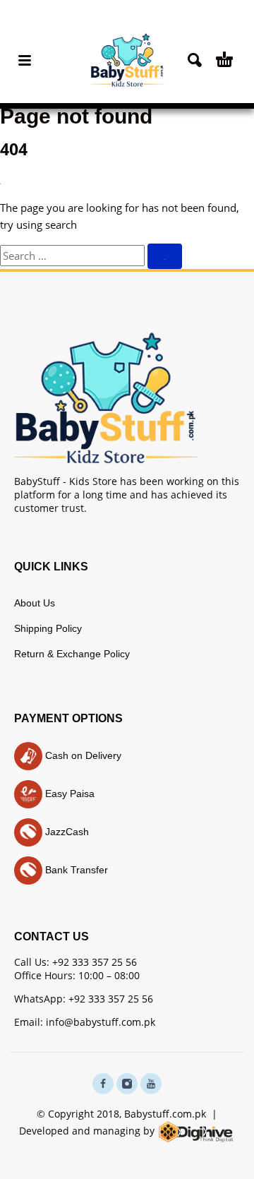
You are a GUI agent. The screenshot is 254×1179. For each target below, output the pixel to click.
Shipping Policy (48, 628)
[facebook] (103, 1083)
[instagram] (127, 1083)
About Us (34, 603)
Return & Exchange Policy (72, 653)
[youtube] (151, 1083)
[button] (24, 60)
